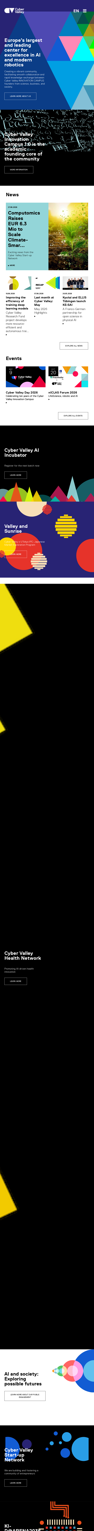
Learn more (15, 475)
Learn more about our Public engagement (25, 1396)
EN (76, 11)
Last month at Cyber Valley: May (44, 301)
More (12, 265)
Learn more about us (20, 96)
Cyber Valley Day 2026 (22, 392)
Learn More (15, 981)
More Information (19, 170)
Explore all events (73, 416)
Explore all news (73, 346)
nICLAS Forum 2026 (62, 392)
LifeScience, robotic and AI (63, 396)
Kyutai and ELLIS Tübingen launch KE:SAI (75, 301)
